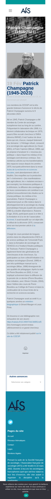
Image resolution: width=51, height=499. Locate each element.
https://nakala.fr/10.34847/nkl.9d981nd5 (24, 322)
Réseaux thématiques (16, 440)
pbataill (23, 100)
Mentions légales (14, 453)
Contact (11, 445)
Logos (10, 449)
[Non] (48, 490)
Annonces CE (32, 97)
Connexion (27, 6)
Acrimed (10, 220)
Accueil (10, 436)
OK (26, 495)
